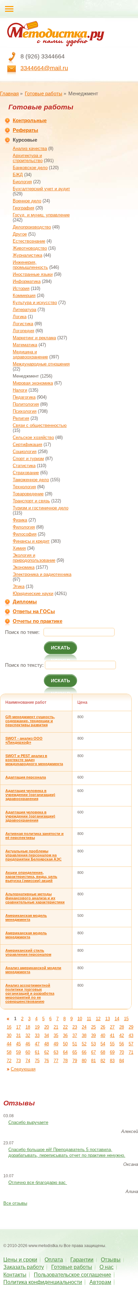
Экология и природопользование (34, 558)
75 (37, 1060)
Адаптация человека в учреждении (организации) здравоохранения (30, 795)
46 (27, 1043)
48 (46, 1043)
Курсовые (25, 140)
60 (27, 1052)
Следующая (23, 1069)
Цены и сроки (20, 1259)
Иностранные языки (33, 274)
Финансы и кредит (31, 541)
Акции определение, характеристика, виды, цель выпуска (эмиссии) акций (31, 877)
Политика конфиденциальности (42, 1282)
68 (102, 1052)
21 (56, 1027)
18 (27, 1027)
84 (121, 1060)
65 (74, 1052)
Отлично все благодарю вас (37, 1182)
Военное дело (27, 200)
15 (126, 1018)
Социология (25, 451)
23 (74, 1027)
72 (9, 1060)
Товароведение (28, 493)
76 (46, 1060)
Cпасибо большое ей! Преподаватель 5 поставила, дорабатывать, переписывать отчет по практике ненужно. (66, 1152)
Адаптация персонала (25, 777)
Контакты (14, 1275)
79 (74, 1060)
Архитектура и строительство (28, 158)
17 (18, 1027)
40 (102, 1035)
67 (93, 1052)
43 (131, 1035)
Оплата (54, 1259)
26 (102, 1027)
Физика (20, 520)
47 (37, 1043)
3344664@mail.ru (44, 68)
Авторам (100, 1282)
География (23, 207)
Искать (60, 647)
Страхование (26, 472)
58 (9, 1052)
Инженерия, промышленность (30, 265)
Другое (20, 234)
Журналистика (27, 255)
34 (46, 1035)
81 (93, 1060)
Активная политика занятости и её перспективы (34, 836)
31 (18, 1035)
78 (65, 1060)
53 (93, 1043)
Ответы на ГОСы (34, 611)
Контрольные (30, 120)
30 (9, 1035)
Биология (22, 181)
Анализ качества (30, 148)
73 (18, 1060)
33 (37, 1035)
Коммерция (24, 295)
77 (56, 1060)
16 (9, 1027)
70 (121, 1052)
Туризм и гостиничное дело (40, 507)
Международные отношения (41, 363)
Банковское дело (30, 167)
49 (56, 1043)
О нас (106, 1267)
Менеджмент (26, 376)
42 (121, 1035)
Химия (19, 548)
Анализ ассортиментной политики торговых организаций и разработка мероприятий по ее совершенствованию (29, 993)
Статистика (24, 465)
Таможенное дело (31, 479)
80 (84, 1060)
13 (107, 1018)
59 (18, 1052)
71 (131, 1052)
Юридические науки (33, 593)
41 (112, 1035)
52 (84, 1043)
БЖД (18, 174)
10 (79, 1018)
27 (112, 1027)
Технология (24, 486)
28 (121, 1027)
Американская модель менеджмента (26, 917)
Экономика (23, 567)
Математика (25, 344)
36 (65, 1035)
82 (102, 1060)
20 (46, 1027)
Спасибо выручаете (28, 1122)
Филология (24, 527)
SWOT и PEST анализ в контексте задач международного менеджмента (34, 760)
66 (84, 1052)
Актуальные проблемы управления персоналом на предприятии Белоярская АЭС (33, 855)
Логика (19, 316)
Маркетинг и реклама (34, 337)
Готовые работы (43, 93)
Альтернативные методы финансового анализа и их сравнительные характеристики (35, 898)
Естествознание (29, 241)
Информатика (27, 281)
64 (65, 1052)
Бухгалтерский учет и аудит (41, 188)
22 (65, 1027)
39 (93, 1035)
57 (131, 1043)
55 (112, 1043)
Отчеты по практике (37, 621)
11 (89, 1018)
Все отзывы (15, 1203)
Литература (24, 309)
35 (56, 1035)
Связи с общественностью (40, 425)
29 (131, 1027)
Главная (9, 93)
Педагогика (24, 397)
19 (37, 1027)
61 (37, 1052)
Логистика (23, 323)
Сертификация (27, 444)
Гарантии (81, 1259)
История (21, 288)
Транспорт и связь (31, 500)
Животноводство (30, 248)
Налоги (20, 390)
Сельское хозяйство (33, 437)
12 (98, 1018)
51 (74, 1043)
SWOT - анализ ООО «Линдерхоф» (24, 740)
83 (112, 1060)
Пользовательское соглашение (72, 1275)
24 (84, 1027)
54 (102, 1043)
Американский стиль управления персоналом (28, 952)
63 (56, 1052)
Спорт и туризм (28, 458)
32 (27, 1035)
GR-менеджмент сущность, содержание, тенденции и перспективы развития (30, 721)
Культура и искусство (35, 302)
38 (84, 1035)
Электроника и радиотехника (42, 574)
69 (112, 1052)
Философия (25, 534)
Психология (25, 411)
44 (9, 1043)
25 (93, 1027)
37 (74, 1035)
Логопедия (23, 330)
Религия (21, 418)
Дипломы (25, 601)
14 (117, 1018)
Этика (18, 586)
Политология (26, 404)
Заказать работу (23, 1267)
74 (27, 1060)
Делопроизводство (32, 227)
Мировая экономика (33, 383)
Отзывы (111, 1259)
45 (18, 1043)
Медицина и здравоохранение (30, 354)
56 (121, 1043)
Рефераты (25, 130)
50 (65, 1043)
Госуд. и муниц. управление (41, 214)
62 (46, 1052)
